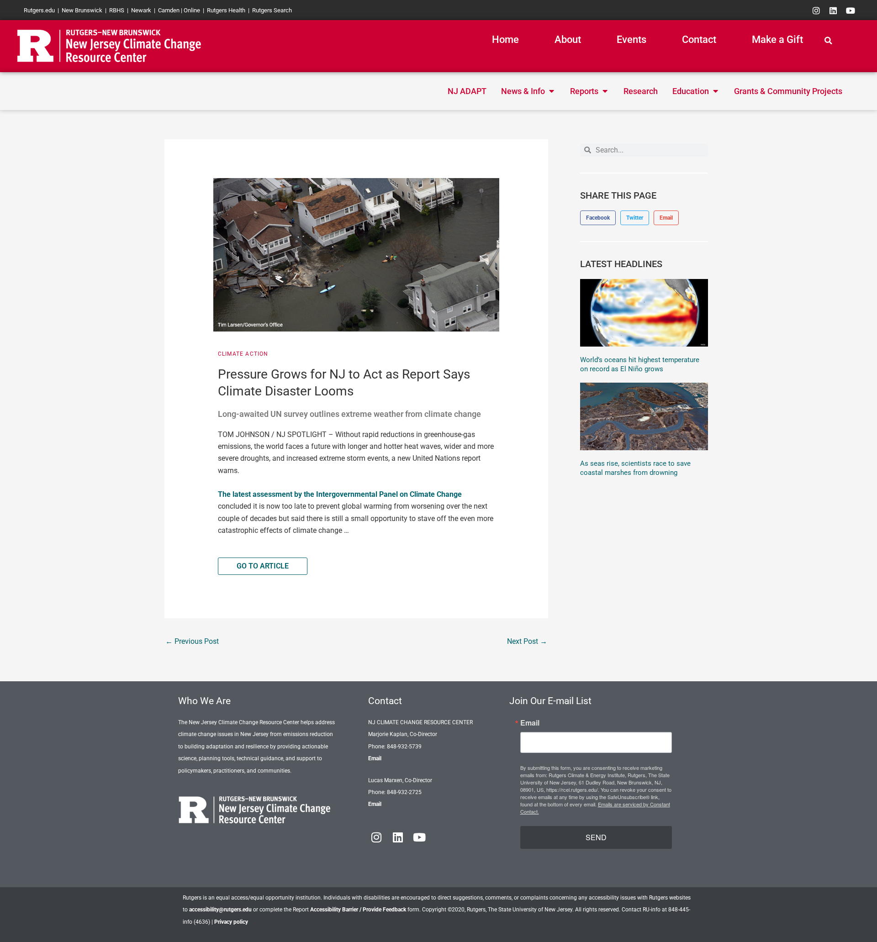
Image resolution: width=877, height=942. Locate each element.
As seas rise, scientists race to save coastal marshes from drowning (635, 468)
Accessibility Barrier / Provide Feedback (358, 909)
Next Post (527, 641)
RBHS (116, 10)
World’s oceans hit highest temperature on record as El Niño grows (639, 364)
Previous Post (192, 641)
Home (505, 39)
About (568, 39)
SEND (596, 837)
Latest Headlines (621, 263)
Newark (141, 10)
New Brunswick (82, 10)
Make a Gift (777, 39)
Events (631, 39)
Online (192, 10)
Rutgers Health (226, 10)
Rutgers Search (272, 10)
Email (374, 758)
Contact (699, 39)
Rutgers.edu (39, 10)
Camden (169, 10)
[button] (828, 40)
